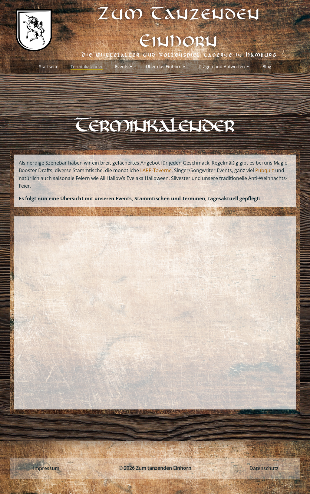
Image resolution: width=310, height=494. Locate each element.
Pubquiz (265, 170)
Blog (266, 66)
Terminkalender (87, 66)
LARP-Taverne (156, 170)
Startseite (48, 66)
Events (121, 66)
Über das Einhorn (164, 66)
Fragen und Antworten (222, 66)
